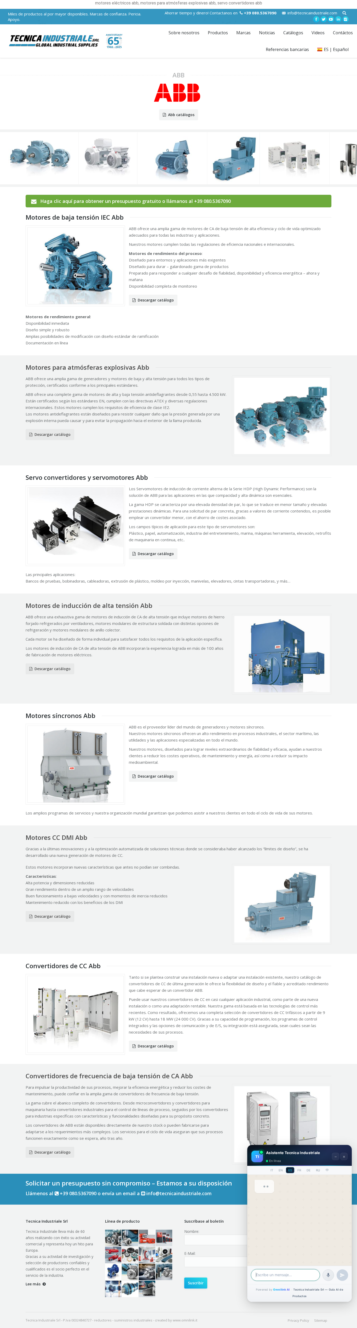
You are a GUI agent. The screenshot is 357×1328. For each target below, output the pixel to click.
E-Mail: (189, 1253)
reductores (103, 1320)
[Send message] (342, 1275)
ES (290, 1170)
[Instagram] (345, 19)
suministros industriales (133, 1320)
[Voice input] (328, 1275)
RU (318, 1170)
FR (299, 1170)
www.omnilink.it (185, 1320)
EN (281, 1170)
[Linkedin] (338, 19)
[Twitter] (323, 19)
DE (308, 1170)
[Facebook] (316, 19)
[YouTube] (331, 19)
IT (271, 1170)
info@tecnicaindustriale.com (312, 12)
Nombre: (191, 1231)
